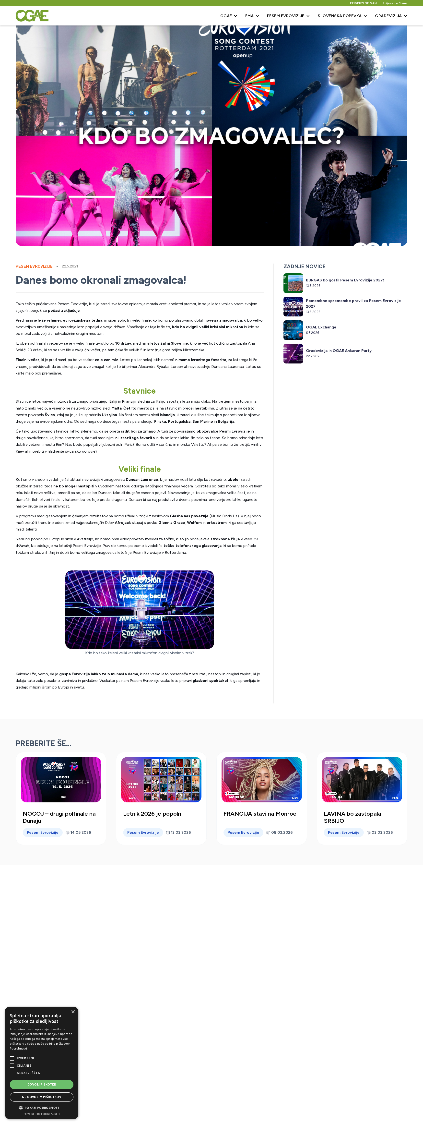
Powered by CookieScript (42, 1114)
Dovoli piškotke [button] (41, 1084)
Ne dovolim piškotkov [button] (41, 1097)
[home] (32, 16)
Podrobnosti (18, 1048)
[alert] (41, 1063)
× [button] (73, 1012)
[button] (228, 15)
